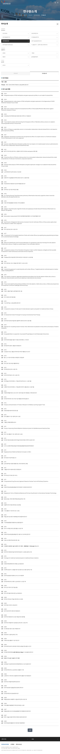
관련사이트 (4, 739)
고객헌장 (12, 744)
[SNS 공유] (57, 24)
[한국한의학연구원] (6, 3)
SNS (33, 739)
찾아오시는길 (19, 744)
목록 (30, 730)
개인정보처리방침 (5, 744)
